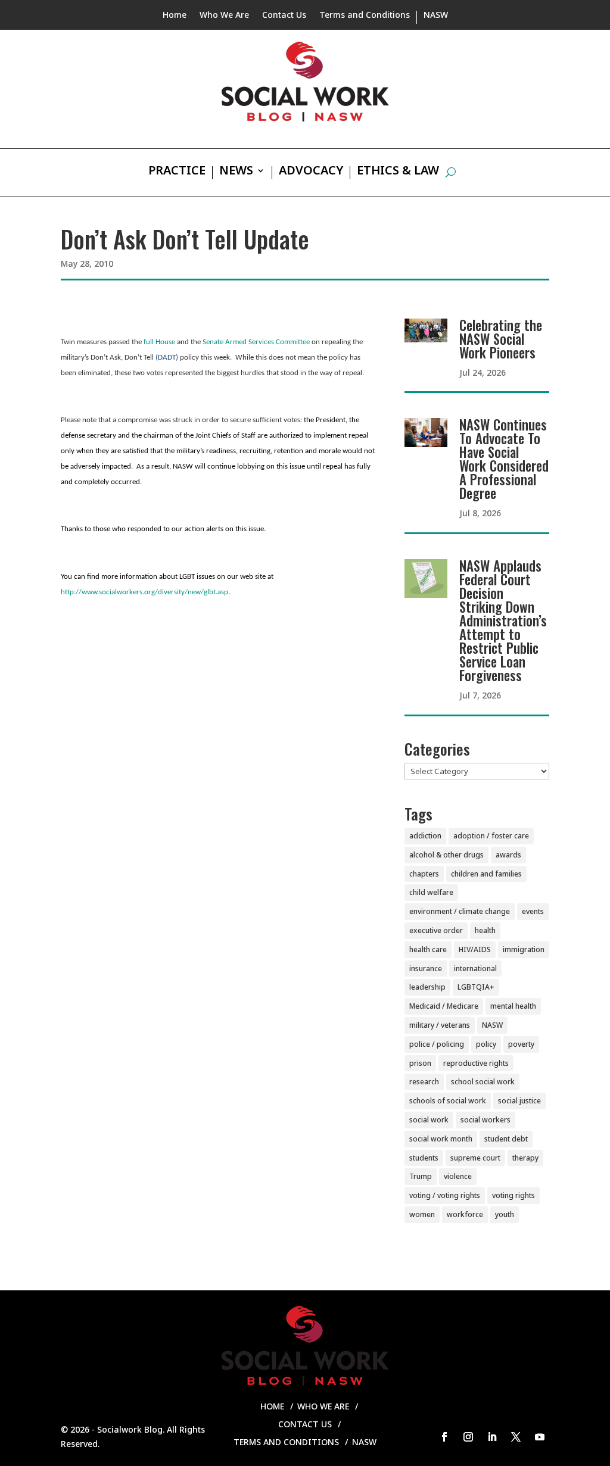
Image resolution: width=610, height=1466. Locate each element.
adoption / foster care (491, 836)
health (485, 930)
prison (420, 1063)
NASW (436, 15)
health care (428, 949)
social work (429, 1120)
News (236, 172)
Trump (420, 1176)
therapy (525, 1158)
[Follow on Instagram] (468, 1436)
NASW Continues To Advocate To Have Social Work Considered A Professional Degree (504, 458)
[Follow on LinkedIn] (492, 1436)
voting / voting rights (444, 1195)
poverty (521, 1044)
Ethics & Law (398, 172)
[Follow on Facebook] (444, 1436)
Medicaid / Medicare (443, 1006)
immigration (523, 949)
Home (174, 15)
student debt (506, 1139)
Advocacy (311, 172)
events (533, 911)
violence (458, 1176)
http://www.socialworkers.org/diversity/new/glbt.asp (144, 592)
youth (504, 1214)
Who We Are (224, 15)
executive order (436, 930)
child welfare (431, 892)
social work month (440, 1139)
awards (508, 855)
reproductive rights (476, 1063)
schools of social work (447, 1101)
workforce (465, 1214)
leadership (427, 987)
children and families (486, 874)
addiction (425, 836)
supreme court (475, 1158)
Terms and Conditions (364, 15)
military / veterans (439, 1025)
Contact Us (284, 15)
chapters (424, 874)
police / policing (436, 1044)
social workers (485, 1120)
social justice (519, 1101)
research (424, 1082)
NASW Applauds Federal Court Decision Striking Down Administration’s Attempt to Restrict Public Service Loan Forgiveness (503, 620)
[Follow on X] (515, 1436)
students (423, 1158)
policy (486, 1044)
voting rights (513, 1195)
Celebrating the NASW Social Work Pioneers (500, 339)
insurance (425, 968)
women (422, 1214)
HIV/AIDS (475, 949)
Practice (177, 172)
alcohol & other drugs (446, 855)
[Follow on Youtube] (539, 1436)
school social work (483, 1082)
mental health (513, 1006)
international (475, 968)
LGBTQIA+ (476, 987)
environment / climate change (459, 911)
